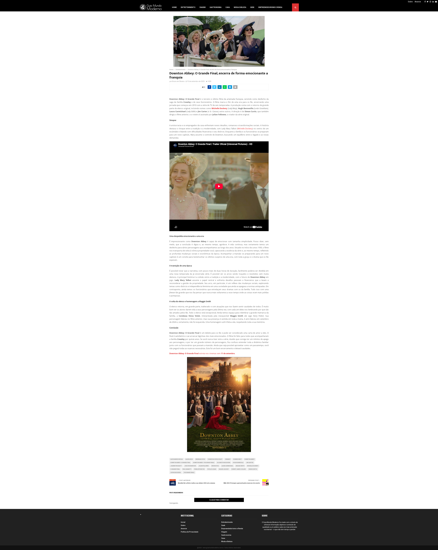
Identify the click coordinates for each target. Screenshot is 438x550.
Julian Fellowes (204, 465)
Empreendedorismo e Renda (270, 7)
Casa (228, 7)
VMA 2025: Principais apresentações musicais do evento (241, 483)
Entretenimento (188, 7)
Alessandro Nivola (177, 459)
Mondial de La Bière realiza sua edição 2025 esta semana (196, 483)
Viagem (202, 7)
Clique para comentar (219, 500)
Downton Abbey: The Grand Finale (203, 462)
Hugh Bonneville (238, 462)
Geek (252, 7)
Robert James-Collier (239, 469)
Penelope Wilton (199, 469)
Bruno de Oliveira (178, 81)
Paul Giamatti (187, 469)
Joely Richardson (190, 465)
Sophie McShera (176, 472)
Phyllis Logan (211, 469)
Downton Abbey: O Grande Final (180, 462)
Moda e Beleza (240, 7)
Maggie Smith (240, 465)
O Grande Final (175, 469)
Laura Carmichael (227, 465)
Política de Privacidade (189, 532)
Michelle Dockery (245, 128)
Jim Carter (249, 462)
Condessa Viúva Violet (215, 459)
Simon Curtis (253, 469)
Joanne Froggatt (176, 465)
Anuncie (418, 2)
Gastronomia (215, 7)
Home (174, 7)
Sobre (410, 2)
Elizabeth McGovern (223, 462)
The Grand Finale (189, 472)
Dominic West (237, 459)
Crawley (227, 459)
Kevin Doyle (215, 465)
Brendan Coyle (200, 459)
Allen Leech (189, 459)
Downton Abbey (249, 459)
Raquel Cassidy (224, 469)
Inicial (183, 522)
